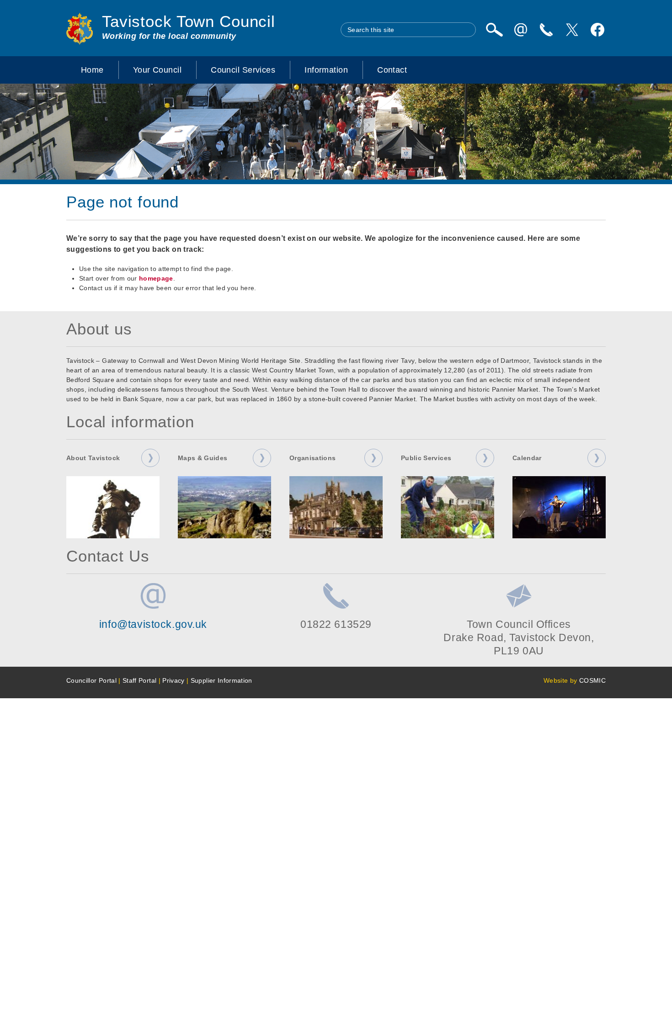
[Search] (494, 29)
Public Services (426, 458)
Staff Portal (139, 680)
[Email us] (520, 29)
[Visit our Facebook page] (597, 29)
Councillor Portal (91, 680)
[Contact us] (546, 29)
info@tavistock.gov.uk (153, 624)
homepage (156, 278)
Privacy (173, 680)
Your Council (157, 69)
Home (92, 69)
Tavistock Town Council (188, 21)
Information (326, 69)
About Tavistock (93, 458)
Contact (392, 69)
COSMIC (592, 680)
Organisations (312, 458)
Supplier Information (221, 680)
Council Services (243, 69)
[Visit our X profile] (572, 29)
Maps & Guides (203, 458)
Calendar (527, 458)
